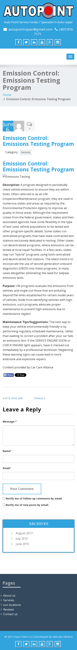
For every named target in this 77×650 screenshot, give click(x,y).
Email (7, 468)
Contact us (10, 614)
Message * (10, 421)
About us (9, 596)
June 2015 (22, 544)
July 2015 (22, 538)
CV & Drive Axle (14, 398)
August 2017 (24, 533)
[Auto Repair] (38, 11)
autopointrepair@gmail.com (30, 29)
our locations (12, 605)
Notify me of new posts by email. (27, 505)
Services (25, 152)
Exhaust (38, 398)
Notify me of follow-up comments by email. (34, 498)
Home (7, 95)
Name (7, 451)
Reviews (8, 609)
